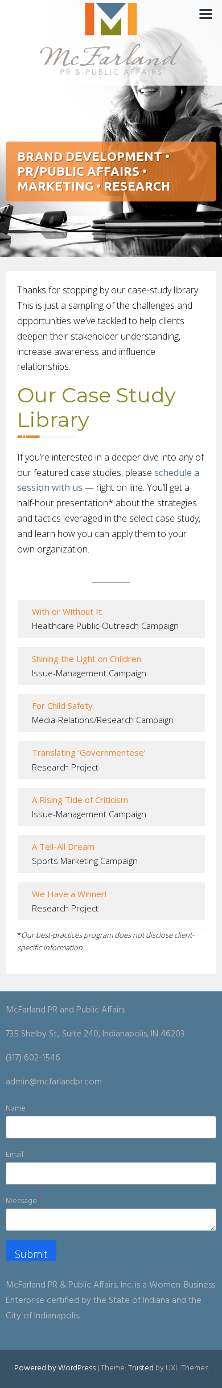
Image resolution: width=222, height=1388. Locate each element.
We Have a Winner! (69, 893)
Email (17, 1154)
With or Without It (67, 611)
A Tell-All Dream (63, 846)
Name (16, 1108)
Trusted (141, 1368)
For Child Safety (62, 705)
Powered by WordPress (55, 1368)
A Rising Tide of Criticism (80, 799)
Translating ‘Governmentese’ (89, 752)
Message (24, 1201)
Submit (31, 1254)
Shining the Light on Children (86, 658)
